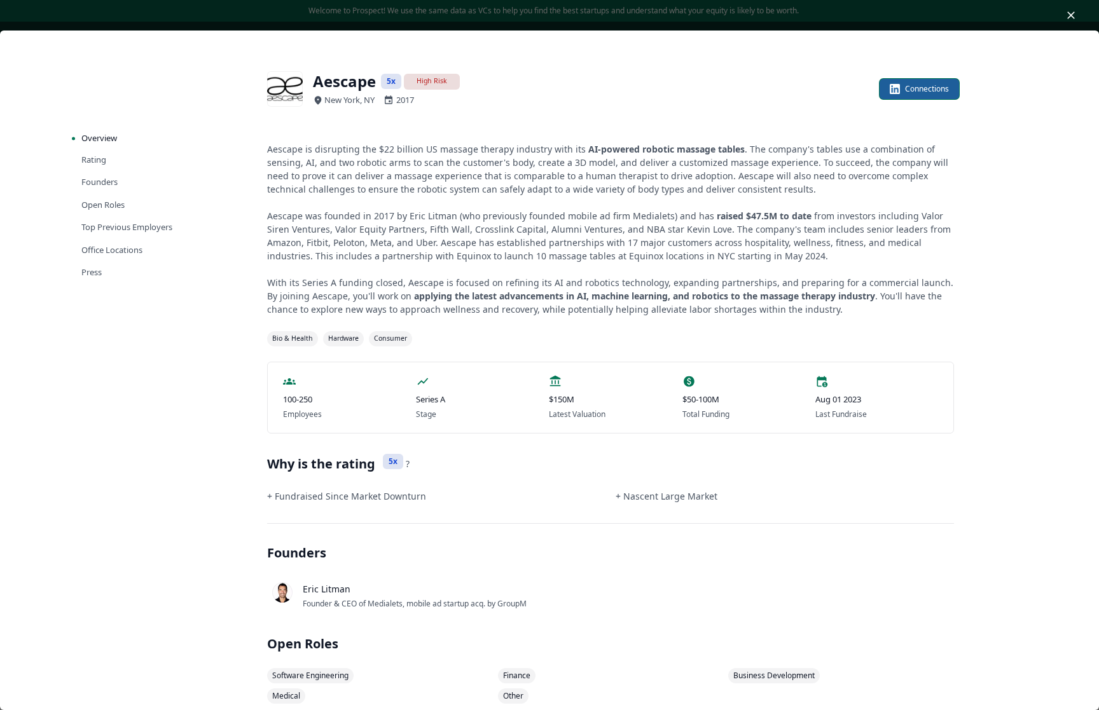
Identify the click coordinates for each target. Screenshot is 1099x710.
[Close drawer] (1071, 15)
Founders (99, 182)
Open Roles (103, 204)
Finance (516, 675)
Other (513, 695)
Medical (286, 695)
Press (91, 272)
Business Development (774, 675)
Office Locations (111, 250)
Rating (93, 159)
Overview (99, 138)
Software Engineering (310, 675)
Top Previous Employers (126, 227)
